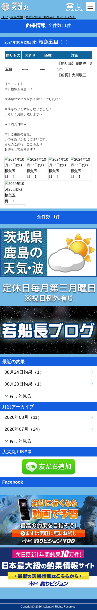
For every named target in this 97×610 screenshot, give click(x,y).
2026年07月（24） (23, 429)
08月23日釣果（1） (24, 384)
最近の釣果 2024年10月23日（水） (51, 17)
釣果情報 (16, 17)
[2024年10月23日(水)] (15, 168)
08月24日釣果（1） (24, 372)
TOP (4, 17)
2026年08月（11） (23, 417)
